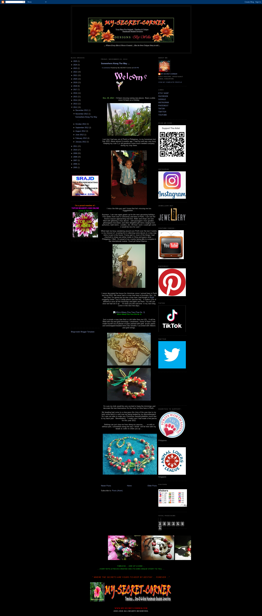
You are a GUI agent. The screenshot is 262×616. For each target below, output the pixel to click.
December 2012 (81, 110)
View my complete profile (170, 82)
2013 (75, 104)
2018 (75, 86)
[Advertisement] (85, 284)
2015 (75, 97)
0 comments (106, 68)
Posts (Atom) (117, 491)
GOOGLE (162, 99)
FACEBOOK (163, 96)
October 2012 (80, 124)
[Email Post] (101, 482)
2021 (75, 75)
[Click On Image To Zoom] (129, 312)
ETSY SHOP (163, 93)
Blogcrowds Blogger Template (82, 332)
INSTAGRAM (163, 102)
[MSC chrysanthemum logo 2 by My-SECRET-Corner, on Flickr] (131, 48)
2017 (75, 90)
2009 (75, 153)
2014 (75, 100)
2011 (75, 146)
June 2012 (79, 135)
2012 (75, 107)
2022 (75, 72)
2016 (75, 93)
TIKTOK (161, 109)
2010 (75, 150)
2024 (75, 65)
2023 (75, 68)
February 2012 (81, 138)
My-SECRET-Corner (131, 11)
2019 (75, 82)
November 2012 (81, 114)
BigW (152, 297)
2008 (75, 157)
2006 (75, 164)
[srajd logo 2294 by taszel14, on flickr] (85, 196)
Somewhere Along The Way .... (115, 63)
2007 (75, 160)
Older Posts (152, 486)
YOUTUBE (162, 115)
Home (129, 486)
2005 (75, 167)
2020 (75, 79)
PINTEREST (163, 106)
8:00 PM (136, 68)
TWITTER (162, 112)
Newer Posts (106, 486)
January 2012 (80, 142)
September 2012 (81, 128)
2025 (75, 61)
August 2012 (80, 131)
